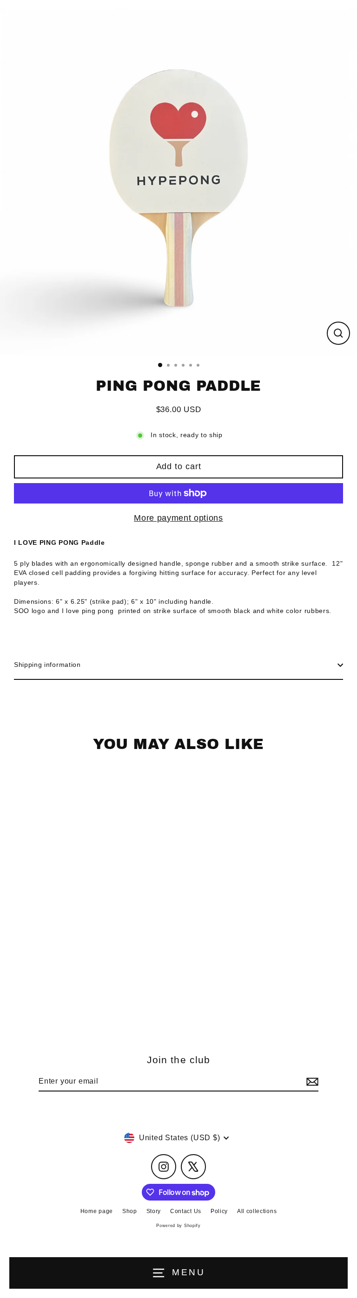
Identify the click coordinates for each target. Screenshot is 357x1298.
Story (153, 1211)
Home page (96, 1211)
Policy (219, 1211)
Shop (129, 1211)
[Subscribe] (311, 1081)
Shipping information (47, 664)
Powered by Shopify (178, 1225)
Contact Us (185, 1211)
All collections (257, 1211)
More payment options (178, 518)
